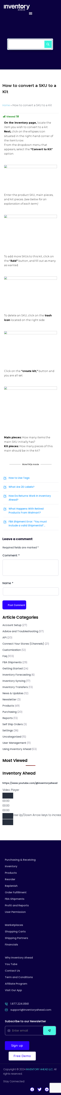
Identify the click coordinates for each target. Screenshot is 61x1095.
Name (7, 583)
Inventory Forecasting (16, 675)
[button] (30, 13)
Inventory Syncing (13, 681)
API (4, 637)
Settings (7, 730)
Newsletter (9, 699)
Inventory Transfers (15, 687)
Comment (11, 555)
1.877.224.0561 (19, 1004)
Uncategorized (11, 737)
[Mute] (7, 816)
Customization (11, 650)
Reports (7, 718)
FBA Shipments (12, 662)
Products (8, 706)
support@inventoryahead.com (30, 1010)
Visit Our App (13, 990)
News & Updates (12, 693)
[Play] (7, 796)
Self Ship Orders (12, 724)
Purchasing (9, 712)
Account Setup (11, 625)
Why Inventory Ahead (19, 957)
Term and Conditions (19, 977)
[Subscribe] (49, 1030)
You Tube (11, 964)
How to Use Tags (19, 478)
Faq (4, 656)
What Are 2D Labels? (21, 487)
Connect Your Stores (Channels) (23, 644)
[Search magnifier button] (46, 43)
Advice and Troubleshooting (20, 631)
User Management (14, 743)
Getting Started (12, 668)
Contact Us (12, 971)
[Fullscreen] (7, 822)
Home (6, 105)
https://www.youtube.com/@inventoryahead (29, 783)
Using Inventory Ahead (16, 749)
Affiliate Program (16, 984)
